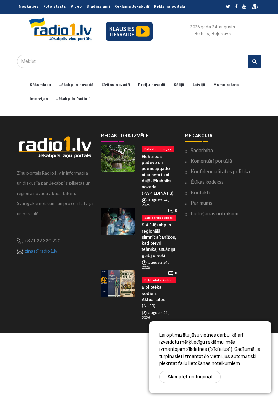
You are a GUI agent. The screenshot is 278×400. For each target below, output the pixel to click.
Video (76, 6)
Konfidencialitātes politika (220, 171)
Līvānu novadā (116, 85)
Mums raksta (226, 85)
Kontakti (200, 192)
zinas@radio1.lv (41, 251)
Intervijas (38, 99)
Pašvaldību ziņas (157, 149)
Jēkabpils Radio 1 (73, 99)
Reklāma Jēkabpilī (132, 6)
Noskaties (29, 6)
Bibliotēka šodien (159, 280)
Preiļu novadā (151, 85)
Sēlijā (179, 85)
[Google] (244, 7)
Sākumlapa (40, 85)
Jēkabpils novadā (76, 85)
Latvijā (199, 85)
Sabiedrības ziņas (158, 217)
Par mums (201, 203)
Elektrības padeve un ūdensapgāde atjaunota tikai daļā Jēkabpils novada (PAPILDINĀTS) (157, 175)
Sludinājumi (98, 6)
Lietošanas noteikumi (214, 213)
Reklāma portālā (169, 6)
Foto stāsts (54, 6)
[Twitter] (228, 7)
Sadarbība (202, 150)
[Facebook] (236, 7)
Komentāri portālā (211, 161)
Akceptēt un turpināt (190, 377)
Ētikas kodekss (207, 182)
